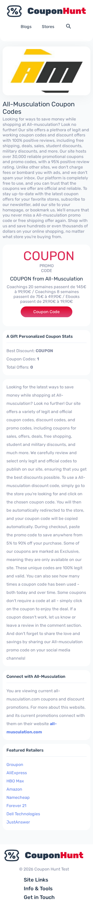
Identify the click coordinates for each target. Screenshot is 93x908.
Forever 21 (16, 805)
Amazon (14, 789)
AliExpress (16, 772)
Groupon (14, 764)
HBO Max (15, 781)
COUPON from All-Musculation (46, 279)
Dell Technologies (23, 813)
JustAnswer (18, 822)
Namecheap (18, 797)
